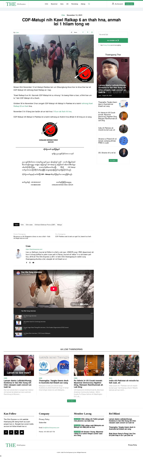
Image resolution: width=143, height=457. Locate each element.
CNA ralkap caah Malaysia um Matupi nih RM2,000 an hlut (89, 426)
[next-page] (126, 60)
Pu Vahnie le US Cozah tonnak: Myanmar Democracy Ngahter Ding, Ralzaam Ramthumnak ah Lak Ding (107, 116)
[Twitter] (87, 32)
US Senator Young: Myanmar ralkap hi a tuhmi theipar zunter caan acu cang (88, 433)
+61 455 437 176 (49, 431)
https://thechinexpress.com (34, 249)
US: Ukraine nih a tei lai (106, 152)
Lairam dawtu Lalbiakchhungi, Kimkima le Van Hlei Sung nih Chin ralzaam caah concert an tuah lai (113, 88)
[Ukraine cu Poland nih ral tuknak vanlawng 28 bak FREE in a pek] (123, 140)
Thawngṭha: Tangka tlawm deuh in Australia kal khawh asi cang (107, 104)
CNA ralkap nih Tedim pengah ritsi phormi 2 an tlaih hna (89, 420)
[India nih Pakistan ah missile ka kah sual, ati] (123, 128)
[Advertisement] (113, 180)
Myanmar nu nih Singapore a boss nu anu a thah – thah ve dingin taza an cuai (32, 237)
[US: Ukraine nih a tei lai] (123, 152)
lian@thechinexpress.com (51, 427)
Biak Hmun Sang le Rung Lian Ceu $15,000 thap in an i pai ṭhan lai (122, 434)
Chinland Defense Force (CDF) (45, 225)
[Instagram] (30, 262)
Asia (110, 378)
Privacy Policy (107, 45)
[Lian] (18, 254)
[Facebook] (83, 32)
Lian (17, 32)
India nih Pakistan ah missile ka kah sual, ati (106, 129)
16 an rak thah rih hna (62, 111)
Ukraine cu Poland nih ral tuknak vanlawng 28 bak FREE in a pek (107, 140)
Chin (63, 15)
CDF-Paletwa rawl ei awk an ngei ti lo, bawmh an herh (73, 236)
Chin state (29, 225)
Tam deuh (112, 160)
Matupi (59, 225)
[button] (89, 4)
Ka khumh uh (112, 40)
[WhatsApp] (92, 32)
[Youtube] (33, 262)
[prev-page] (122, 60)
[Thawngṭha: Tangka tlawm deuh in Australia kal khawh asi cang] (123, 104)
